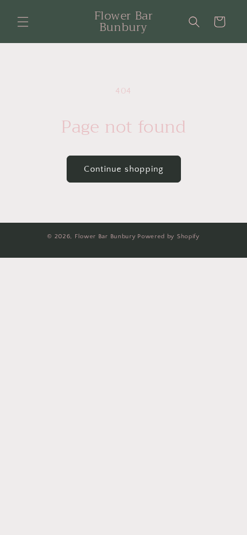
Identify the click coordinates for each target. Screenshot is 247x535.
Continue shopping (124, 169)
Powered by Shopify (168, 236)
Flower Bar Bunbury (105, 236)
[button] (23, 21)
